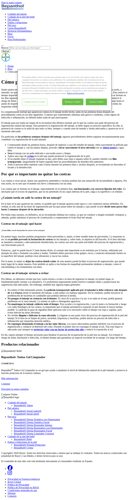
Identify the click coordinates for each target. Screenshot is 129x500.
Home (11, 66)
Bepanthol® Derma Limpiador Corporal (34, 433)
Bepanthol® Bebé (23, 439)
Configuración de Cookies (35, 102)
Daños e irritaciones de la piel (22, 442)
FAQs (11, 36)
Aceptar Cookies (96, 102)
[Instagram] (10, 473)
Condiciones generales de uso (22, 490)
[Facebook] (10, 468)
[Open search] (2, 45)
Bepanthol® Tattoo (23, 405)
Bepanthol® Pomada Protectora (29, 445)
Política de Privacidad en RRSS (23, 487)
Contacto (12, 496)
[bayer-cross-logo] (5, 60)
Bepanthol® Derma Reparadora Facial (33, 430)
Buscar (4, 47)
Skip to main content (11, 2)
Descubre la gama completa (15, 389)
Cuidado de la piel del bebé (21, 17)
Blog (10, 33)
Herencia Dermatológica (20, 31)
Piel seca (12, 25)
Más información (9, 378)
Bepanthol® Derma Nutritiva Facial (31, 422)
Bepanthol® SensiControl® (27, 411)
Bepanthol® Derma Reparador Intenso (33, 425)
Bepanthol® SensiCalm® (26, 414)
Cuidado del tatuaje (17, 14)
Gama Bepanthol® (17, 28)
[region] (64, 90)
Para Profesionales (17, 39)
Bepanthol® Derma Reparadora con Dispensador (38, 428)
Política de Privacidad (18, 484)
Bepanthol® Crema (23, 447)
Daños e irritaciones (17, 22)
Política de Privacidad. (75, 93)
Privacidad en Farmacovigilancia (24, 479)
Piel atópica (13, 19)
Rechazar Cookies (72, 102)
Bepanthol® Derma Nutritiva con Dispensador (37, 419)
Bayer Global (14, 482)
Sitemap (12, 493)
